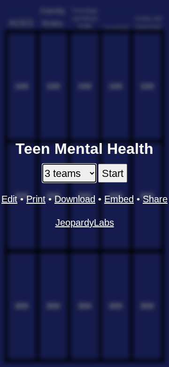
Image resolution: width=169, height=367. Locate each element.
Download (74, 199)
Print (36, 199)
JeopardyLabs (84, 222)
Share (155, 199)
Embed (119, 199)
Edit (9, 199)
